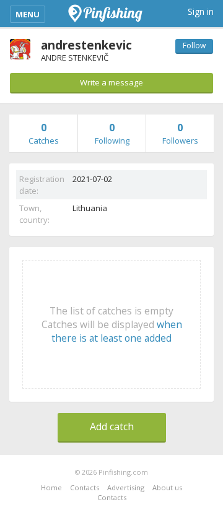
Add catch (112, 426)
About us (167, 487)
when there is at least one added (116, 331)
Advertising (125, 487)
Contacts (84, 487)
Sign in (201, 11)
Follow (194, 45)
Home (51, 487)
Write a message (111, 82)
